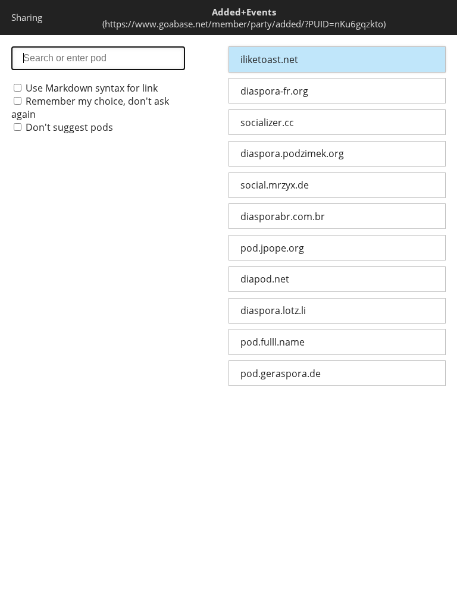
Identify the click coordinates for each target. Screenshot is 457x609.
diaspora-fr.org (274, 91)
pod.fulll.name (272, 342)
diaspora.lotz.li (273, 310)
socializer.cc (267, 122)
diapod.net (264, 278)
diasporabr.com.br (282, 216)
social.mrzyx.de (274, 185)
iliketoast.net (269, 59)
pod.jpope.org (272, 248)
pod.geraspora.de (280, 373)
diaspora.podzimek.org (292, 153)
